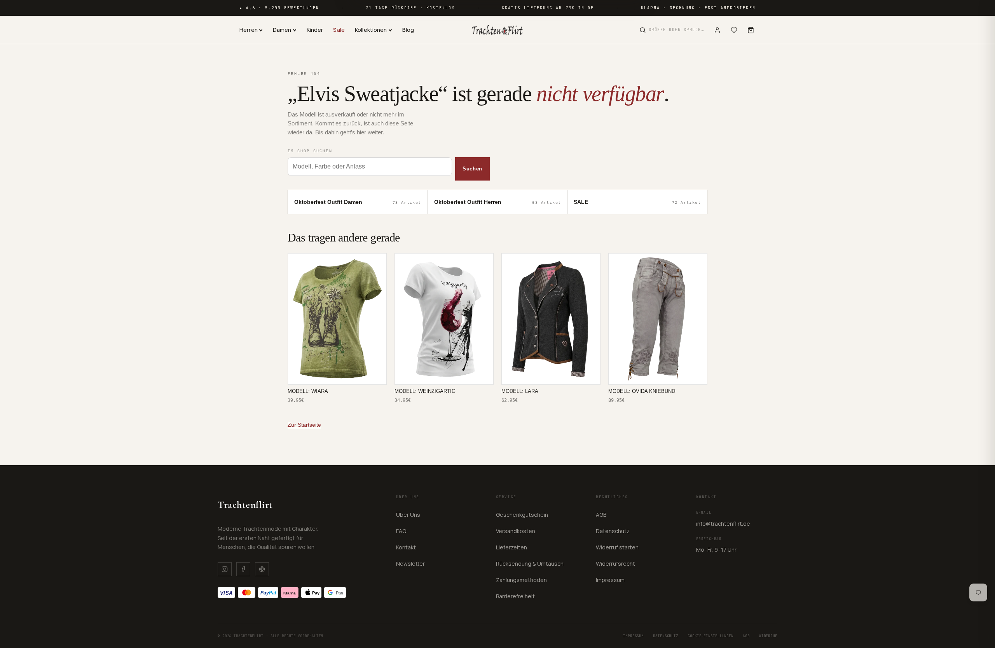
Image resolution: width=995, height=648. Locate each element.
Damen (282, 29)
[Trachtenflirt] (497, 30)
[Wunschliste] (734, 30)
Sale (339, 29)
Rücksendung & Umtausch (530, 563)
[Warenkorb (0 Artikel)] (751, 30)
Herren (248, 29)
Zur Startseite (304, 425)
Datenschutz (613, 531)
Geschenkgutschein (522, 514)
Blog (408, 29)
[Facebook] (243, 569)
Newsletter (410, 563)
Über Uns (408, 514)
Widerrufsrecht (615, 563)
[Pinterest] (262, 569)
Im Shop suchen (310, 151)
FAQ (401, 531)
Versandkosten (515, 531)
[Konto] (717, 30)
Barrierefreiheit (515, 596)
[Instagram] (225, 569)
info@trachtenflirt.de (723, 523)
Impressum (610, 580)
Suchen (472, 169)
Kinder (315, 29)
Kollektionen (371, 29)
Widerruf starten (617, 547)
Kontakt (406, 547)
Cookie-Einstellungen (710, 636)
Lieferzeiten (511, 547)
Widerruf (768, 636)
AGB (601, 514)
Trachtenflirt (245, 505)
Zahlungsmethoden (521, 580)
